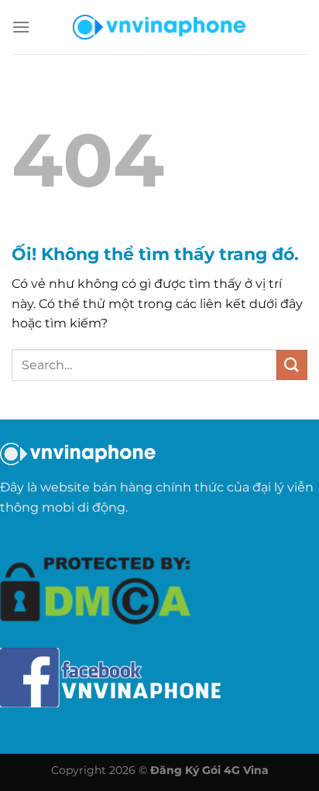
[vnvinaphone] (159, 27)
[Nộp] (291, 365)
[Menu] (21, 27)
